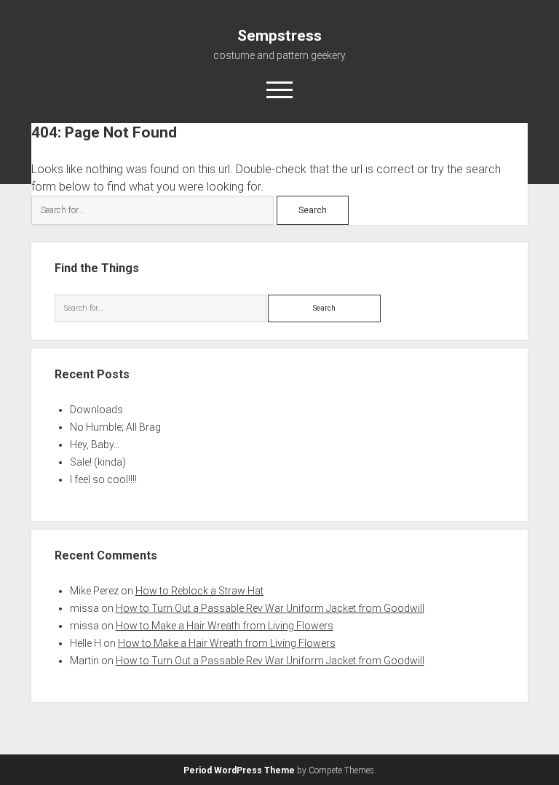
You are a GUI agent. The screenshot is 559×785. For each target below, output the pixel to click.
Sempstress (279, 35)
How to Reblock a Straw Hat (199, 591)
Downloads (96, 409)
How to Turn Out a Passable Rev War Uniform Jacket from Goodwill (270, 608)
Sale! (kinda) (98, 462)
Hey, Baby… (95, 444)
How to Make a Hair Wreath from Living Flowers (224, 625)
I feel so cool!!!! (103, 479)
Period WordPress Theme (239, 770)
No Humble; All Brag (115, 427)
